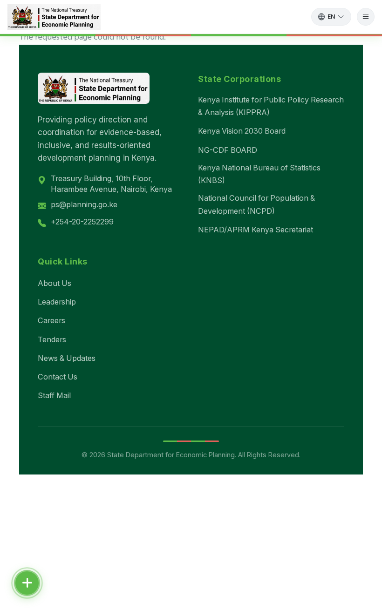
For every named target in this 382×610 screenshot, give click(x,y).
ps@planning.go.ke (84, 204)
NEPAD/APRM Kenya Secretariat (255, 229)
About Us (54, 283)
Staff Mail (54, 395)
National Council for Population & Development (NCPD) (256, 204)
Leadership (57, 301)
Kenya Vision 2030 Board (242, 131)
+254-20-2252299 (82, 221)
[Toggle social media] (27, 583)
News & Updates (67, 358)
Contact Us (57, 376)
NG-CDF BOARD (227, 150)
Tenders (52, 339)
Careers (51, 320)
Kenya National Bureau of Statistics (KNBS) (259, 174)
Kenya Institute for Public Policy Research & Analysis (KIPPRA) (271, 106)
